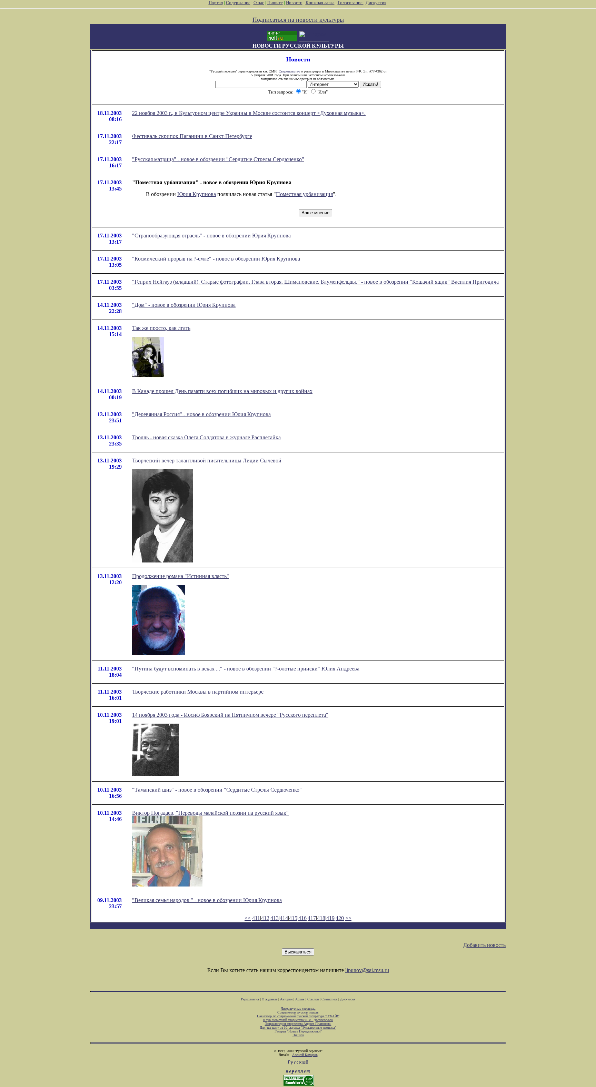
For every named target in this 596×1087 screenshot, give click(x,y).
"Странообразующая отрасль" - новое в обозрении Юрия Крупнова (211, 235)
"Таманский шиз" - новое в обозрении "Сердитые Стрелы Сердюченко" (217, 790)
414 (284, 918)
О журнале (269, 999)
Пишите (275, 2)
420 (340, 918)
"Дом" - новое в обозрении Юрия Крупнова (184, 305)
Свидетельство (289, 71)
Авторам (286, 999)
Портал (216, 2)
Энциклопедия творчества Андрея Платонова (298, 1024)
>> (348, 918)
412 (265, 918)
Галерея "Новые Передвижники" (298, 1031)
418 (321, 918)
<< (248, 918)
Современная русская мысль (298, 1012)
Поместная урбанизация (304, 194)
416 (302, 918)
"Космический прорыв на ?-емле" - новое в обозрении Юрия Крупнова (216, 259)
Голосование (351, 2)
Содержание (238, 2)
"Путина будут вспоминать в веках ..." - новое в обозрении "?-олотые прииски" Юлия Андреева (245, 669)
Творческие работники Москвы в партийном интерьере (198, 692)
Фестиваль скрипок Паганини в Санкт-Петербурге (192, 136)
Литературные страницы (298, 1008)
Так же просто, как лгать (161, 328)
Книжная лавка (320, 2)
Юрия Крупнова (196, 194)
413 (274, 918)
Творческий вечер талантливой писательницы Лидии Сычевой (206, 460)
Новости (294, 2)
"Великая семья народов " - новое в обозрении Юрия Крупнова (207, 900)
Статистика (329, 999)
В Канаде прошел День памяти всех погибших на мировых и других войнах (222, 391)
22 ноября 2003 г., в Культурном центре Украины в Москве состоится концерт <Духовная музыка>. (249, 113)
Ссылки (313, 999)
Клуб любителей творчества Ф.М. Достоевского (298, 1020)
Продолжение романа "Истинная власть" (180, 576)
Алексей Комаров (305, 1055)
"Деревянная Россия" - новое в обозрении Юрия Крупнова (201, 414)
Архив (300, 999)
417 (312, 918)
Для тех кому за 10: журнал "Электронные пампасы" (298, 1027)
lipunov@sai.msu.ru (367, 970)
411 (256, 918)
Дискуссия (376, 2)
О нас (259, 2)
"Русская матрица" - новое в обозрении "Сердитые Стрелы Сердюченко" (218, 159)
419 (330, 918)
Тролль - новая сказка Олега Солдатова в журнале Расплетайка (206, 437)
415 (293, 918)
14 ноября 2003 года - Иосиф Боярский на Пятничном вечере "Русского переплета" (230, 715)
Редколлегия (250, 999)
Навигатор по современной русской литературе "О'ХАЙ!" (298, 1016)
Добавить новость (484, 945)
